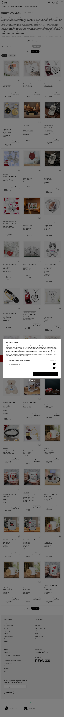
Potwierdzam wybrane (18, 374)
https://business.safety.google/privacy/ (23, 351)
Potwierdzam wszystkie (45, 374)
